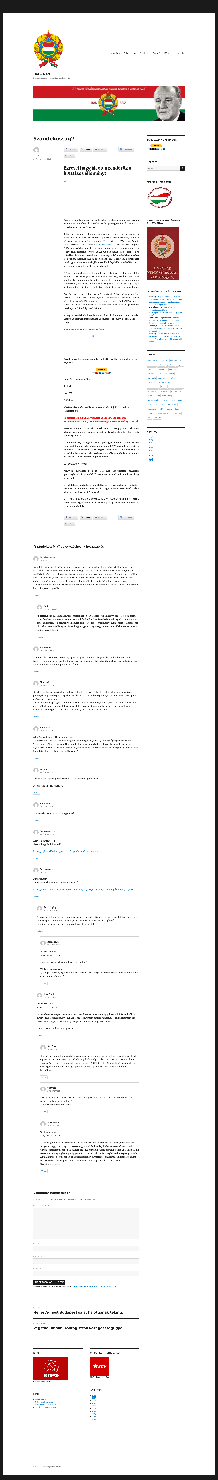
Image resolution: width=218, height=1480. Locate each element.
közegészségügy (164, 382)
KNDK (158, 374)
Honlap (37, 1268)
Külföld (167, 53)
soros (173, 400)
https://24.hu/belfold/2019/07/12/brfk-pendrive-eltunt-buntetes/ (66, 851)
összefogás (176, 413)
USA (161, 409)
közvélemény (153, 387)
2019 (94, 1414)
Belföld (126, 53)
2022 (94, 1406)
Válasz (36, 595)
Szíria (150, 404)
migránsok (164, 391)
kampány (173, 369)
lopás (163, 387)
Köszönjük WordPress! (52, 1466)
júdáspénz (162, 369)
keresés (151, 374)
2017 (94, 1419)
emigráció (152, 365)
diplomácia (152, 360)
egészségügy (175, 360)
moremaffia (176, 391)
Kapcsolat (180, 53)
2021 (94, 1408)
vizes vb (169, 409)
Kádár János (163, 378)
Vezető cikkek (141, 53)
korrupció (152, 378)
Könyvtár (156, 53)
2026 (94, 1395)
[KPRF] (50, 1368)
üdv (149, 418)
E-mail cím (39, 1256)
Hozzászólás (41, 1206)
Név (36, 1244)
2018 (94, 1416)
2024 (94, 1401)
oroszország (167, 396)
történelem (152, 409)
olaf (158, 396)
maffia (171, 387)
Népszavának (105, 244)
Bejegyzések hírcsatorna (45, 1402)
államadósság (163, 413)
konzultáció (169, 374)
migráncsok (152, 391)
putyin (166, 400)
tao (156, 404)
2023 (94, 1403)
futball (161, 365)
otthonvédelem (154, 400)
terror (162, 404)
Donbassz (164, 360)
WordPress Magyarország (45, 1407)
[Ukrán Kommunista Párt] (99, 1366)
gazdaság (171, 365)
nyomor (151, 396)
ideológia (152, 369)
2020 (94, 1411)
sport (180, 400)
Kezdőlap (115, 53)
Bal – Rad (41, 74)
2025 (94, 1398)
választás (151, 413)
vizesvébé (178, 409)
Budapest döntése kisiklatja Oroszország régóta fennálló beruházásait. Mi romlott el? (164, 320)
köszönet (151, 382)
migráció (179, 387)
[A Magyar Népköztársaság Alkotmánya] (163, 253)
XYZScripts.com (123, 1479)
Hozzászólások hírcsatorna (46, 1405)
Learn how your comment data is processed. (94, 1286)
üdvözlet (157, 418)
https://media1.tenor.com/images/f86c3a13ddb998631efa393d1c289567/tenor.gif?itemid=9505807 (83, 889)
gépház (180, 365)
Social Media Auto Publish (98, 1479)
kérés (173, 378)
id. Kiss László (47, 557)
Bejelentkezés (40, 1399)
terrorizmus (172, 404)
